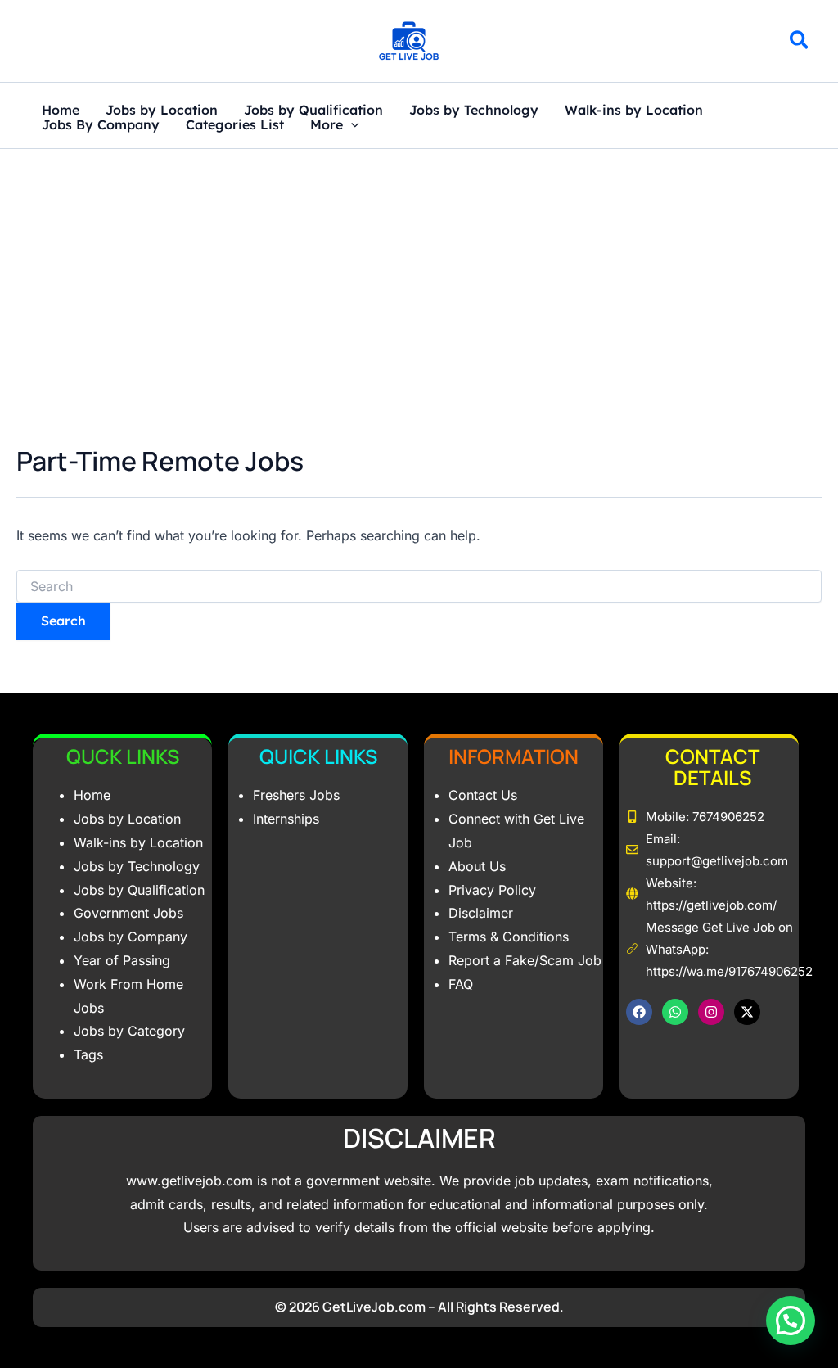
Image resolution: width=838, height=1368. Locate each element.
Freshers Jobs (296, 795)
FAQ (460, 984)
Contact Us (482, 795)
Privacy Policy (492, 890)
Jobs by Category (129, 1031)
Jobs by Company (130, 936)
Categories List (235, 125)
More (326, 125)
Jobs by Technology (473, 110)
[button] (800, 42)
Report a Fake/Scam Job (524, 960)
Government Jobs (128, 913)
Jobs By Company (101, 125)
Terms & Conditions (508, 936)
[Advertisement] (419, 271)
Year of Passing (122, 960)
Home (60, 110)
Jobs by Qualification (313, 110)
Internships (286, 818)
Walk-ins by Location (634, 110)
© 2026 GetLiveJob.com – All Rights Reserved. (419, 1307)
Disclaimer (480, 913)
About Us (477, 866)
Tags (88, 1054)
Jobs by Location (162, 110)
